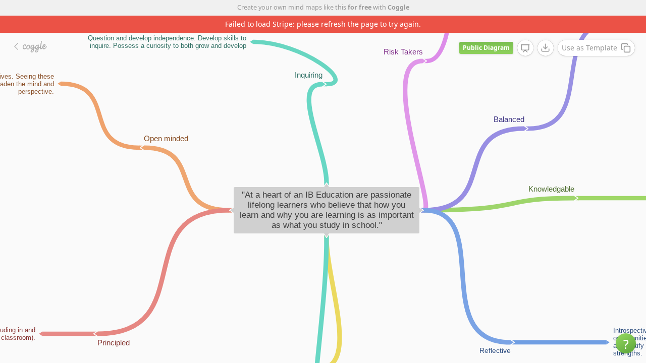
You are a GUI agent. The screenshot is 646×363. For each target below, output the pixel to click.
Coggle (398, 7)
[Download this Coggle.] (545, 48)
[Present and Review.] (525, 48)
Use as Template (589, 47)
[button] (626, 343)
